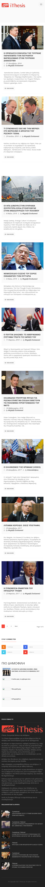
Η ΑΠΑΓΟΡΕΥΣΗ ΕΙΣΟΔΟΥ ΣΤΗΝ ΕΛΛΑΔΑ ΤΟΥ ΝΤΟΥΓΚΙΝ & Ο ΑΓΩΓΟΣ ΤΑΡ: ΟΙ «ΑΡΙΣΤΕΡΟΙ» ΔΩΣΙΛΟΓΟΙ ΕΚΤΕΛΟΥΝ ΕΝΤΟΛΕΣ (26, 836)
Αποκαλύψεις (32, 470)
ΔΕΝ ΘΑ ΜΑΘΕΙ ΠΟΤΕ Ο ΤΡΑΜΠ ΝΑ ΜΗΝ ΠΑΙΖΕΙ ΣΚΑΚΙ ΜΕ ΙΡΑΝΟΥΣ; (27, 814)
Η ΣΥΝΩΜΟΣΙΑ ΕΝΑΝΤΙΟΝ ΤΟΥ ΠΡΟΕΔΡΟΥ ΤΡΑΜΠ (18, 589)
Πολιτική (22, 822)
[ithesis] (13, 5)
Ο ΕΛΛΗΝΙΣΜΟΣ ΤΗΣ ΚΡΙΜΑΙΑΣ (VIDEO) (22, 467)
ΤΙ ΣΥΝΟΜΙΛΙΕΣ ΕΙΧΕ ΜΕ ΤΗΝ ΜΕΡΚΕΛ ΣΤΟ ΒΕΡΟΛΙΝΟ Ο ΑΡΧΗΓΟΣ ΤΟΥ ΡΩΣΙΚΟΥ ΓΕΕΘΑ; (21, 131)
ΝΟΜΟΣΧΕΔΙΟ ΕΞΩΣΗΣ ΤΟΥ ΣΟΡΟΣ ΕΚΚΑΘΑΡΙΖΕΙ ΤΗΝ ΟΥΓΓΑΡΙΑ (20, 274)
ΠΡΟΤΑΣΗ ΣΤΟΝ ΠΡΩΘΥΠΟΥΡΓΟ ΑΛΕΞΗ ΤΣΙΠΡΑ (27, 845)
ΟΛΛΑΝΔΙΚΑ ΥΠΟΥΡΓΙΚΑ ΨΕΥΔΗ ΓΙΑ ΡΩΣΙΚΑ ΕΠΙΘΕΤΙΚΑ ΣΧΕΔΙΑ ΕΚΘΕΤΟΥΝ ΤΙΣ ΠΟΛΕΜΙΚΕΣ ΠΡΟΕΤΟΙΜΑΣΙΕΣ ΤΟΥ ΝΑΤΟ (22, 402)
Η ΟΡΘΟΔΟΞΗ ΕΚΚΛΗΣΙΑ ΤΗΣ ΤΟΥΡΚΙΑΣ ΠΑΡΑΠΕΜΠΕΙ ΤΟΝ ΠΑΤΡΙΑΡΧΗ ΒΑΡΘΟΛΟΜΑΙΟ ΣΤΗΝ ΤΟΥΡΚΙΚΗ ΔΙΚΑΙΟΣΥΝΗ (22, 57)
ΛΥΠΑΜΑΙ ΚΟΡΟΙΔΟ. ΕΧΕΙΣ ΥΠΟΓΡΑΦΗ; (22, 525)
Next (16, 626)
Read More (10, 88)
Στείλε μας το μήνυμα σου (21, 679)
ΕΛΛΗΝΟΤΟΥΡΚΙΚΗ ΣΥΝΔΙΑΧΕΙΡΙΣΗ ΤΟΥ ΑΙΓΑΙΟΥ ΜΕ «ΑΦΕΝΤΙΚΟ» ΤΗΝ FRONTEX (27, 825)
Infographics (16, 699)
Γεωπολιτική (15, 811)
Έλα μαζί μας (16, 689)
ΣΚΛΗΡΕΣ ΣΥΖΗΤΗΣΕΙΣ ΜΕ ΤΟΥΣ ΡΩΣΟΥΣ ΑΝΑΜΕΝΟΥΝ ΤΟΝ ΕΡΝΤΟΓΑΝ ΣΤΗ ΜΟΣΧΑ (25, 856)
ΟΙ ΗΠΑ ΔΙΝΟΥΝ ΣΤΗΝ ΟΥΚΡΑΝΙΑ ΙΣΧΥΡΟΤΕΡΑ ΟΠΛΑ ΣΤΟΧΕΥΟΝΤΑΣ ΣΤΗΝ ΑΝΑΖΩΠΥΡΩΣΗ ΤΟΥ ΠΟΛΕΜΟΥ (21, 208)
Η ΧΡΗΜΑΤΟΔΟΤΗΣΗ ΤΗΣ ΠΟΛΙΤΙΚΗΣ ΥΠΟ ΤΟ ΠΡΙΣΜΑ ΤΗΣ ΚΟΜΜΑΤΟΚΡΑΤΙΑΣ (26, 866)
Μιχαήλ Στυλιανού (15, 66)
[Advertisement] (23, 18)
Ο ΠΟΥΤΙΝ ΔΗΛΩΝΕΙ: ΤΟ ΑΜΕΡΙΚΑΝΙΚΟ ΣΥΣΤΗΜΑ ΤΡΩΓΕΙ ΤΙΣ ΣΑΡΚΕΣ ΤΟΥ (22, 335)
